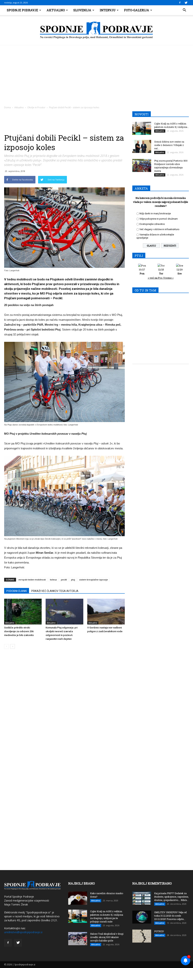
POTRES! (159, 931)
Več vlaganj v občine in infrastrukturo (159, 229)
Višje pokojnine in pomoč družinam (158, 218)
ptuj (73, 579)
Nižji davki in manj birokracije (155, 213)
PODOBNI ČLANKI (16, 590)
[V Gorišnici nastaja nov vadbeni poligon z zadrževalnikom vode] (106, 611)
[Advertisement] (96, 73)
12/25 (161, 271)
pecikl (64, 579)
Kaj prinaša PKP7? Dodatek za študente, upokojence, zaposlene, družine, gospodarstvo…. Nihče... (171, 897)
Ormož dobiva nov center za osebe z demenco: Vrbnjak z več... (169, 145)
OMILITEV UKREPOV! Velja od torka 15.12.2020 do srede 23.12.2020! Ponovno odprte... (170, 916)
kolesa (53, 579)
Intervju (108, 10)
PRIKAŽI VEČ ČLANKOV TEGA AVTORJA (54, 590)
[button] (184, 10)
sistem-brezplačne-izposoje (93, 579)
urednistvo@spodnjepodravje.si (23, 932)
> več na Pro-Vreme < (161, 277)
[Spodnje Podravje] (96, 30)
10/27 (142, 271)
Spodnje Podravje (22, 10)
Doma (7, 107)
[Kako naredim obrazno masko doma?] (77, 898)
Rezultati (170, 245)
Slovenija (82, 10)
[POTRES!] (141, 936)
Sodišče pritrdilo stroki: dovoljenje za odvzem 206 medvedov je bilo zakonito (19, 631)
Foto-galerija (136, 10)
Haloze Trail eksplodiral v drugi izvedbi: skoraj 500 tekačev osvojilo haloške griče (106, 937)
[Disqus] (64, 709)
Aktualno (56, 10)
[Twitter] (186, 2)
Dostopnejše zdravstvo (152, 224)
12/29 (180, 271)
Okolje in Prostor (36, 107)
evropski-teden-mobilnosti (32, 579)
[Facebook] (180, 2)
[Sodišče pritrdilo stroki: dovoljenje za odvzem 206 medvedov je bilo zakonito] (23, 611)
